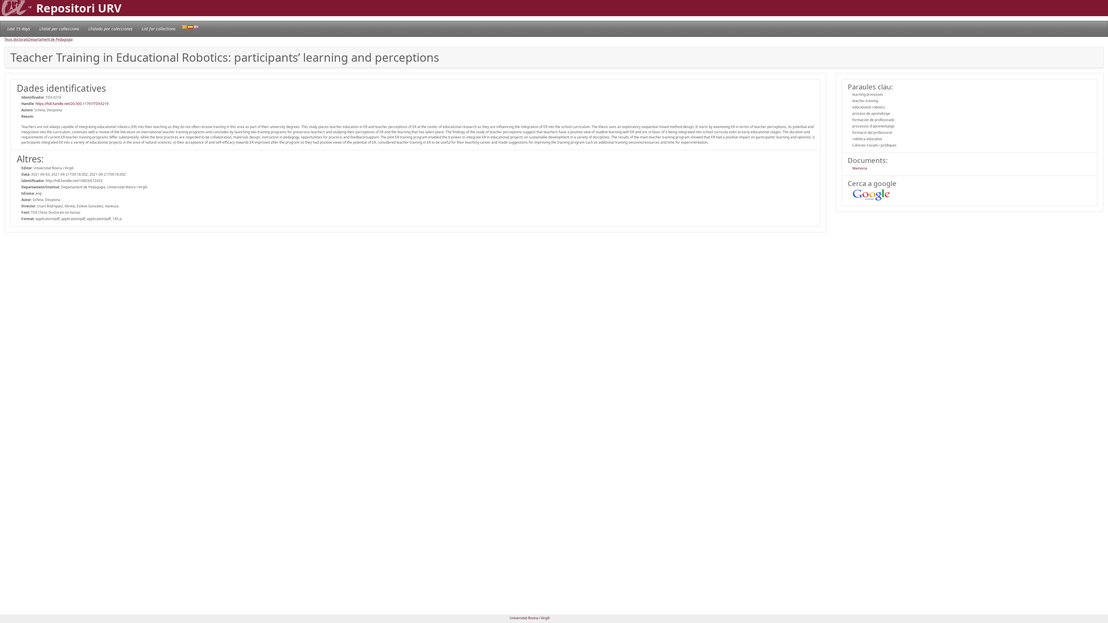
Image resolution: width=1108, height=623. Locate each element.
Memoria (859, 168)
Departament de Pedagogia (50, 39)
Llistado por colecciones (110, 28)
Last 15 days (18, 28)
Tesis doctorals (16, 39)
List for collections (158, 28)
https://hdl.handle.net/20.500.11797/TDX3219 (71, 103)
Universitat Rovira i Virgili (530, 618)
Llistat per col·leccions (59, 28)
